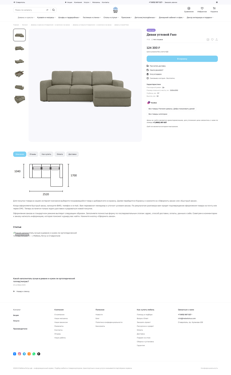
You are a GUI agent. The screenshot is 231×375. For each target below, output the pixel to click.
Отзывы (33, 154)
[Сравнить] (208, 39)
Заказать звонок (171, 2)
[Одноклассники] (29, 353)
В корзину (182, 59)
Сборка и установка (145, 341)
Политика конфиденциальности (109, 322)
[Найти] (53, 9)
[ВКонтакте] (14, 353)
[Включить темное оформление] (217, 2)
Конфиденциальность (209, 368)
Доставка (72, 154)
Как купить (46, 154)
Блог (97, 318)
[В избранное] (212, 39)
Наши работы (60, 338)
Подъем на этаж (143, 338)
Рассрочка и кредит (145, 326)
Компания (59, 310)
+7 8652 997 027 (155, 2)
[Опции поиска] (47, 9)
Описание (20, 154)
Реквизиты (58, 326)
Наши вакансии (61, 322)
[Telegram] (24, 353)
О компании (59, 314)
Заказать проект (144, 322)
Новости (99, 314)
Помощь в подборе (144, 314)
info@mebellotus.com (187, 318)
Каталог (17, 310)
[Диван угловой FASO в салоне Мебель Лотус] (85, 85)
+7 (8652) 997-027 (160, 122)
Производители (20, 329)
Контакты (58, 330)
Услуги (16, 321)
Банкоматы (100, 326)
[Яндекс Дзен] (38, 353)
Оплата (60, 154)
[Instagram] (19, 353)
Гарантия (141, 345)
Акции (16, 315)
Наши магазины (61, 318)
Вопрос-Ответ (142, 318)
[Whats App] (33, 353)
